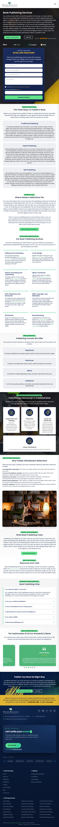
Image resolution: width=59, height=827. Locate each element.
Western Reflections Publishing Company (16, 823)
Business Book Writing (46, 809)
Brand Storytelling (45, 806)
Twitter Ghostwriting (45, 804)
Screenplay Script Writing (28, 812)
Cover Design (6, 787)
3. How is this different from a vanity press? (18, 606)
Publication (6, 782)
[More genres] (54, 761)
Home (4, 774)
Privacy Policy (16, 87)
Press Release (7, 809)
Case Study (28, 761)
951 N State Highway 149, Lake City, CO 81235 (17, 716)
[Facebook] (39, 710)
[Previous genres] (4, 761)
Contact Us (6, 793)
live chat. (50, 702)
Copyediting (34, 779)
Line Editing (34, 776)
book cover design (40, 257)
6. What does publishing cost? (14, 622)
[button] (25, 667)
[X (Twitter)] (46, 710)
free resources (14, 569)
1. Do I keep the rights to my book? (15, 589)
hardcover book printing (18, 301)
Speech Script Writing (27, 817)
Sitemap (21, 824)
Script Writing (7, 812)
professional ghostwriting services (22, 686)
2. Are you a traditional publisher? (15, 601)
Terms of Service (26, 87)
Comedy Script (38, 761)
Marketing (6, 779)
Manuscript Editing (36, 782)
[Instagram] (50, 710)
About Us (5, 776)
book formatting (16, 278)
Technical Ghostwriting (46, 801)
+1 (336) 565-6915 (33, 702)
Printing (5, 784)
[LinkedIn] (42, 710)
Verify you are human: (12, 89)
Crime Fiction (48, 761)
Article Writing (7, 804)
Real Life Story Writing (27, 806)
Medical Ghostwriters (27, 801)
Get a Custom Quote (29, 553)
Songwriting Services (27, 814)
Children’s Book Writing (46, 812)
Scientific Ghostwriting (27, 809)
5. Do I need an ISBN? (11, 617)
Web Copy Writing (8, 806)
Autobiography (7, 761)
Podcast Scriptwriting (27, 804)
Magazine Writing (8, 814)
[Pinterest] (54, 710)
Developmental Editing (37, 774)
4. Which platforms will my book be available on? (20, 612)
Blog (4, 790)
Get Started (12, 745)
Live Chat (28, 37)
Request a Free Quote (12, 37)
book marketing (42, 319)
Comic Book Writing (45, 814)
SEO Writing (6, 801)
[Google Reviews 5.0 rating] (45, 37)
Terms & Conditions (35, 824)
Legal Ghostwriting (8, 817)
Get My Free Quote (24, 97)
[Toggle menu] (55, 4)
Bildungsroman (18, 761)
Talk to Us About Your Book (29, 229)
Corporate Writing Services (47, 817)
